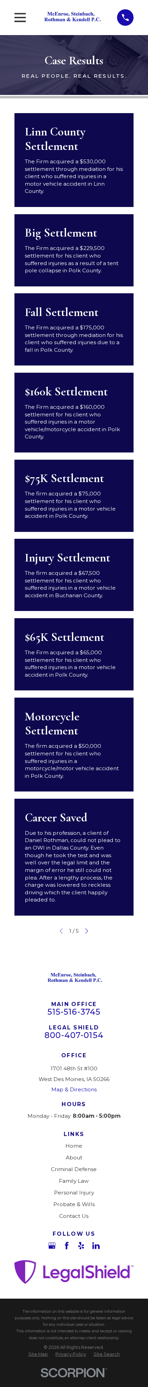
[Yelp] (81, 1245)
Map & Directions (74, 1089)
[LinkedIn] (96, 1245)
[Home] (71, 17)
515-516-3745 (74, 1012)
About (74, 1157)
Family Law (74, 1181)
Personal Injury (74, 1192)
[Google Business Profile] (52, 1245)
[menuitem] (38, 1354)
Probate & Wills (74, 1204)
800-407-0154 (74, 1035)
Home (73, 1146)
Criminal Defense (74, 1169)
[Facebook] (67, 1245)
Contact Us (73, 1216)
